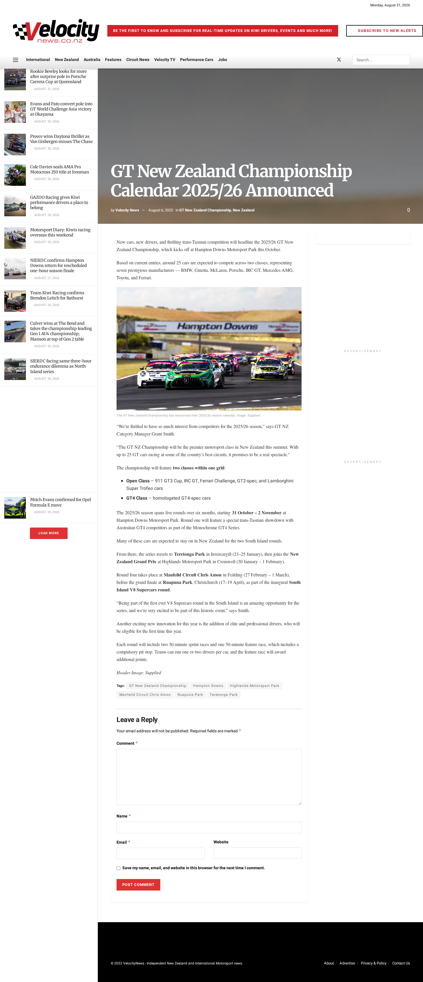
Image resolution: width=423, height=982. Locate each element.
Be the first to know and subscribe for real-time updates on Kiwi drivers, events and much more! (222, 30)
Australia (92, 60)
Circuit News (137, 60)
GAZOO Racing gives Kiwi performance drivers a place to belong (59, 202)
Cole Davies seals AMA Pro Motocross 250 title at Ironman (59, 169)
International (38, 60)
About (329, 963)
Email (124, 842)
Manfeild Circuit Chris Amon (145, 694)
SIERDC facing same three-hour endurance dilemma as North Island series (61, 366)
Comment (127, 743)
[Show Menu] (15, 60)
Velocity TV (164, 60)
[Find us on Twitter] (339, 60)
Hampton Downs (208, 685)
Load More (49, 533)
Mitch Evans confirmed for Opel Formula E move (60, 502)
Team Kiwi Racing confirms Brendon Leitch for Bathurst (57, 295)
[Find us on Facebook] (329, 60)
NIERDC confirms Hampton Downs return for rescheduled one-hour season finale (58, 265)
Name (124, 816)
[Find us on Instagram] (348, 60)
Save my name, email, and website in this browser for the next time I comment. (193, 868)
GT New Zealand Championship (205, 210)
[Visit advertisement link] (48, 439)
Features (113, 60)
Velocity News (127, 210)
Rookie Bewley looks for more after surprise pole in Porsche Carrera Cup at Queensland (58, 76)
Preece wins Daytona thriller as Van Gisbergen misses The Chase (61, 139)
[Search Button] (405, 60)
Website (221, 842)
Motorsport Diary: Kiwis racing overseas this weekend (60, 232)
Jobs (222, 60)
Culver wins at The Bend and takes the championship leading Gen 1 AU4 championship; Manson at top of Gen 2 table (61, 331)
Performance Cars (196, 60)
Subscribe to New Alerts (387, 30)
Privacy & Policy (373, 963)
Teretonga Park (224, 694)
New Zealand (67, 60)
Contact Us (401, 963)
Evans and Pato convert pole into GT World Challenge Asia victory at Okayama (61, 109)
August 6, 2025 (160, 210)
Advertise (347, 963)
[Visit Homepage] (56, 31)
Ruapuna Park (190, 694)
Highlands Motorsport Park (254, 685)
